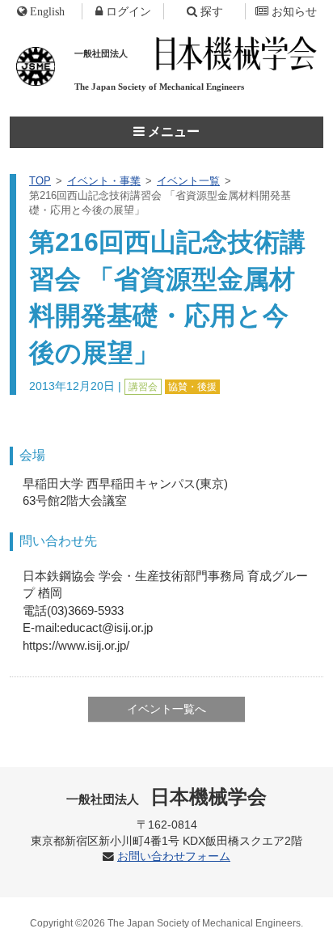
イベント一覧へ (166, 708)
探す (211, 11)
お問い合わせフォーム (173, 856)
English (47, 11)
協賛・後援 (192, 386)
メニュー (172, 131)
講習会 (143, 386)
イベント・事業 (104, 181)
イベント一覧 (188, 181)
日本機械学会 (167, 797)
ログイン (128, 11)
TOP (40, 181)
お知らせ (294, 11)
